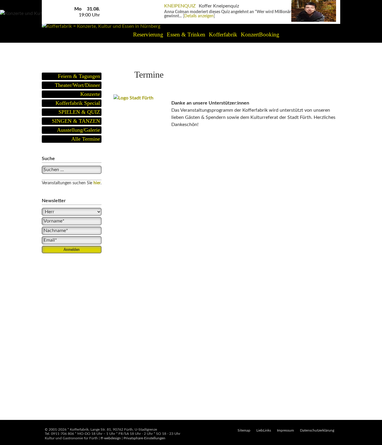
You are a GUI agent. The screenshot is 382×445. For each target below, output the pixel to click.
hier (97, 183)
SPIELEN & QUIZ (79, 112)
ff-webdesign (111, 438)
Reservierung (148, 34)
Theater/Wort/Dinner (77, 85)
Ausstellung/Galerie (78, 130)
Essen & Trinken (186, 34)
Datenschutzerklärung (317, 430)
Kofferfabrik (223, 34)
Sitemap (244, 430)
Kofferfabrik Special (78, 103)
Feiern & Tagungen (79, 76)
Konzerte (90, 94)
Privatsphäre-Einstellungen (144, 438)
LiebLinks (263, 430)
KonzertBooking (260, 34)
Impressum (285, 430)
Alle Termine (85, 139)
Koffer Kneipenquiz (219, 6)
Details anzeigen (199, 16)
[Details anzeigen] (313, 3)
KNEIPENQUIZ (180, 6)
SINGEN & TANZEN (76, 121)
